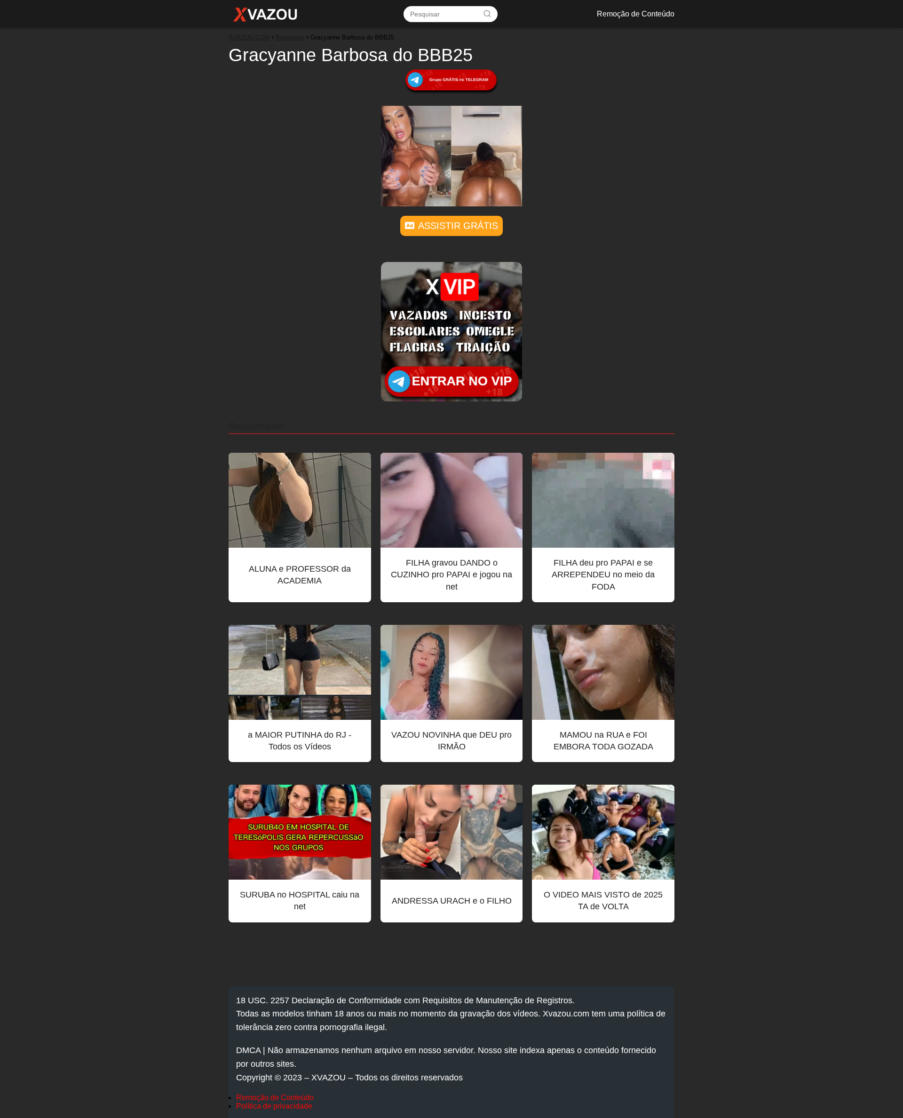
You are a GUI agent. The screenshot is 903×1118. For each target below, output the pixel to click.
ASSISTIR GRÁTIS (458, 225)
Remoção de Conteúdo (635, 14)
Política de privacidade (274, 1106)
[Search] (487, 13)
